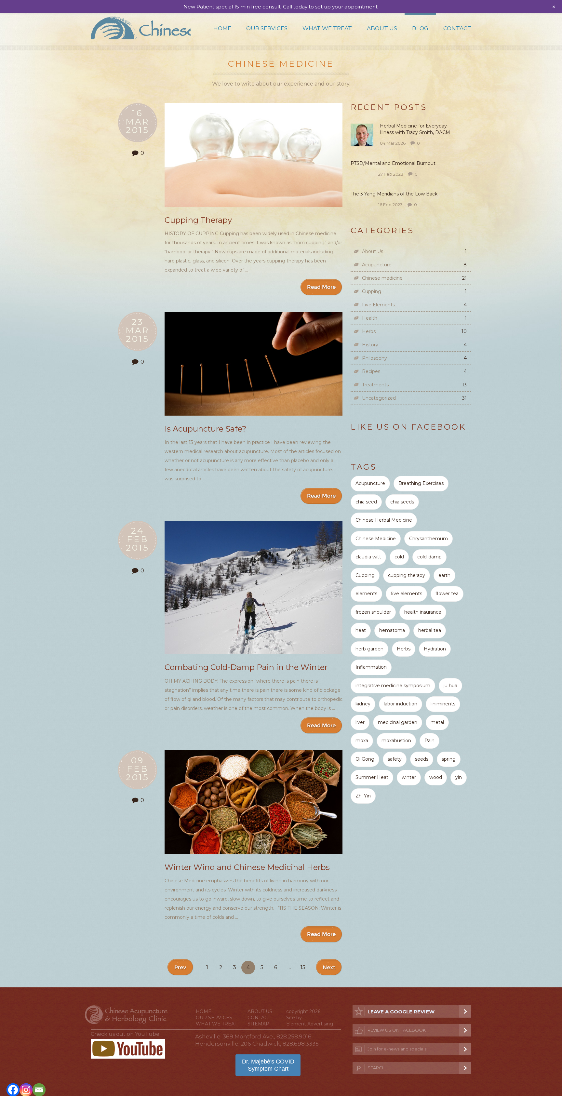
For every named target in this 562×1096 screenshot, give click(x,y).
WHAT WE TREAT (216, 1024)
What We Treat (327, 28)
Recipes (371, 371)
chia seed (366, 502)
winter (409, 777)
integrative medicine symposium (392, 685)
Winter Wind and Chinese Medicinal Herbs (247, 867)
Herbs (369, 331)
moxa (361, 740)
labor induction (400, 704)
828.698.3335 (301, 1043)
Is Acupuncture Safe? (206, 429)
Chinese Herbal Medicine (383, 520)
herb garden (369, 649)
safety (395, 759)
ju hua (450, 685)
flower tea (447, 593)
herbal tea (429, 630)
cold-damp (429, 557)
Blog (420, 28)
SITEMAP (258, 1024)
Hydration (435, 649)
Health (369, 318)
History (370, 345)
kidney (362, 704)
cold (399, 557)
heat (360, 630)
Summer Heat (371, 777)
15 (303, 967)
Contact (457, 28)
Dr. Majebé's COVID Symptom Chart (268, 1065)
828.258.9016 (294, 1036)
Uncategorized (379, 398)
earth (444, 575)
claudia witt (368, 557)
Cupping (371, 291)
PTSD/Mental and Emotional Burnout (393, 163)
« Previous (180, 967)
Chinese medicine (382, 278)
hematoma (392, 630)
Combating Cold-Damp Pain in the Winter (246, 667)
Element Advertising (309, 1024)
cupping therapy (406, 575)
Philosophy (374, 358)
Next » (329, 967)
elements (366, 593)
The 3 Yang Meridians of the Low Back (395, 194)
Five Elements (378, 305)
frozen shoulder (373, 612)
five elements (406, 593)
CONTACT (259, 1018)
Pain (429, 740)
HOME (203, 1011)
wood (435, 777)
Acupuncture (377, 265)
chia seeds (402, 502)
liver (360, 722)
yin (458, 777)
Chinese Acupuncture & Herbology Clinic (141, 28)
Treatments (375, 385)
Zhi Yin (363, 796)
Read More (321, 287)
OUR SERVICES (214, 1018)
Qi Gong (364, 759)
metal (437, 722)
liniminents (443, 704)
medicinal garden (397, 722)
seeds (421, 759)
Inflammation (371, 667)
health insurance (422, 612)
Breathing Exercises (421, 483)
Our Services (267, 28)
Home (222, 28)
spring (449, 759)
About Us (382, 28)
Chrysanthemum (428, 538)
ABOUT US (260, 1011)
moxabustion (396, 740)
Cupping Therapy (198, 220)
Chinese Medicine (375, 538)
